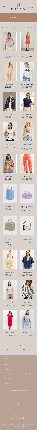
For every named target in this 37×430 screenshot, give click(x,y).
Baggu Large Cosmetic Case (10, 239)
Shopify (25, 426)
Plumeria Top (10, 54)
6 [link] (31, 345)
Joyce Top (27, 302)
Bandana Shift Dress (27, 54)
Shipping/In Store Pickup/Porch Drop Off (17, 374)
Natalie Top (10, 144)
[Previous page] (4, 345)
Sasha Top (10, 302)
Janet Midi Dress (9, 332)
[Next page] (29, 350)
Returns (6, 383)
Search (6, 364)
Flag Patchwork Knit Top (27, 145)
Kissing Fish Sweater (27, 84)
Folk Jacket (10, 114)
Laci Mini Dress (10, 84)
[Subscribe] (29, 396)
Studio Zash (13, 426)
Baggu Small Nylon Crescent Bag (27, 239)
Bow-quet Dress (9, 272)
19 (24, 350)
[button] (4, 6)
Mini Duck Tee (27, 114)
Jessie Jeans (27, 176)
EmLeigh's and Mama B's (14, 424)
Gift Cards (7, 378)
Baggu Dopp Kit (10, 206)
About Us (7, 369)
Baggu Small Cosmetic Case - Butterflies (27, 207)
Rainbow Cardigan (10, 176)
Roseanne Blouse (27, 272)
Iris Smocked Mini (27, 332)
